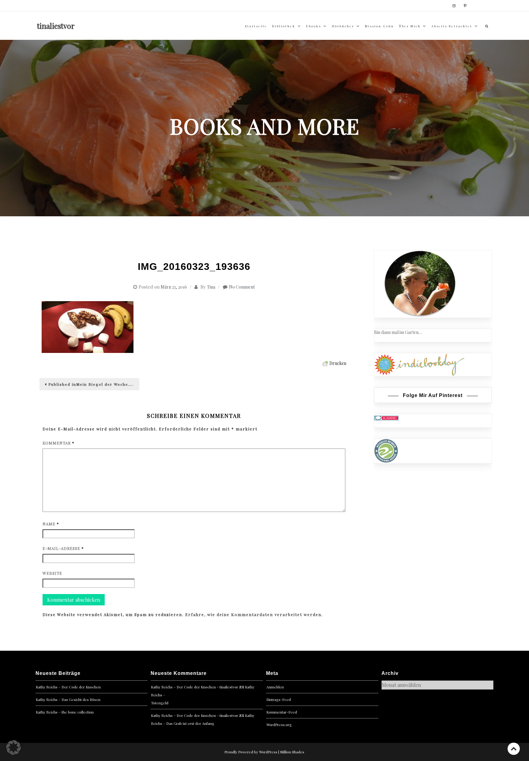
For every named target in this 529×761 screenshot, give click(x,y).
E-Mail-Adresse (63, 548)
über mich (410, 26)
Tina (211, 287)
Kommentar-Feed (281, 712)
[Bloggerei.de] (386, 417)
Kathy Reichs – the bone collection (65, 712)
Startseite (256, 26)
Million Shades (292, 751)
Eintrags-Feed (278, 699)
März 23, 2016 (174, 287)
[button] (13, 747)
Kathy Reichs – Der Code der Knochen (68, 686)
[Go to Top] (514, 748)
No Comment (242, 287)
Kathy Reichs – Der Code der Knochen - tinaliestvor (194, 686)
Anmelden (275, 686)
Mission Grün (379, 26)
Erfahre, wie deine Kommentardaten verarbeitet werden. (254, 614)
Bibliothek (283, 26)
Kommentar (58, 442)
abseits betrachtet (451, 26)
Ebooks (313, 26)
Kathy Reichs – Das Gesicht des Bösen (68, 699)
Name (51, 523)
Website (52, 573)
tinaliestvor (56, 26)
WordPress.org (279, 724)
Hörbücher (343, 26)
